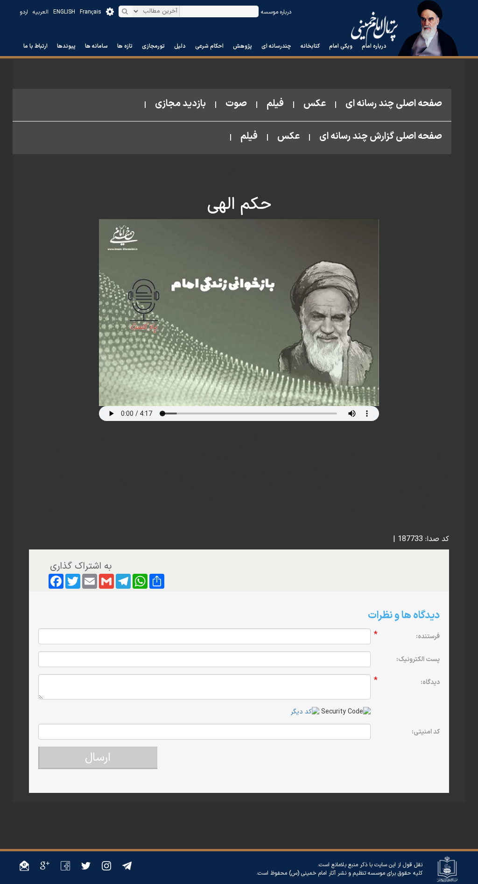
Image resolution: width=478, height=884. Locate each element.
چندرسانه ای (276, 46)
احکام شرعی (209, 46)
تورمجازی (153, 46)
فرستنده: (428, 637)
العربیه (41, 12)
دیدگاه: (430, 682)
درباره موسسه (276, 12)
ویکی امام (340, 46)
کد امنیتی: (426, 732)
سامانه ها (96, 46)
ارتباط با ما (35, 46)
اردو (24, 12)
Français (90, 12)
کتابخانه (310, 46)
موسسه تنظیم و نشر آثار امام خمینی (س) (337, 873)
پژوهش (242, 46)
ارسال (98, 758)
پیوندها (66, 46)
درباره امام (374, 46)
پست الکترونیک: (418, 659)
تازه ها (125, 46)
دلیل (180, 46)
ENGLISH (64, 12)
